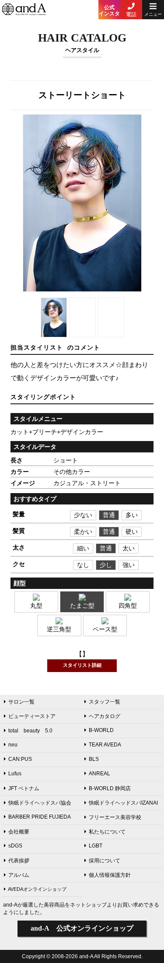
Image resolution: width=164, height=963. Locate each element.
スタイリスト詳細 (82, 665)
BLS (94, 759)
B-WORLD (101, 730)
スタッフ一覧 (104, 702)
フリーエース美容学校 (115, 817)
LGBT (95, 846)
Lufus (14, 773)
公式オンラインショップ (82, 928)
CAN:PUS (20, 759)
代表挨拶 (18, 861)
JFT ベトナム (23, 788)
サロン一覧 (21, 702)
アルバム (18, 875)
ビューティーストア (32, 716)
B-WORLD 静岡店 (110, 788)
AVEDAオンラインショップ (37, 889)
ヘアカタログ (104, 716)
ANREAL (99, 773)
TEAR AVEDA (105, 745)
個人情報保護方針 (110, 875)
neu (12, 745)
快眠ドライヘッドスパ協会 (39, 803)
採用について (104, 861)
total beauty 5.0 (30, 731)
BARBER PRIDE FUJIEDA (39, 817)
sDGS (15, 846)
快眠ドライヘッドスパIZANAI (123, 803)
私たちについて (107, 832)
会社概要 (18, 832)
